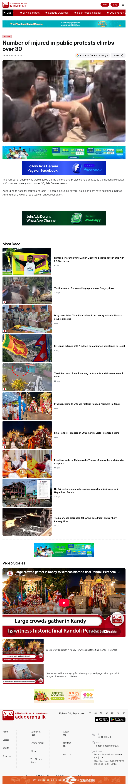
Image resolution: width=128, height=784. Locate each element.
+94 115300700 (104, 737)
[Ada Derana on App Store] (102, 719)
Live (9, 12)
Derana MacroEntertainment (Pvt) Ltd (109, 759)
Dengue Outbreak (44, 12)
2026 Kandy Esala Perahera (111, 12)
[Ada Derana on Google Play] (118, 719)
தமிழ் (115, 4)
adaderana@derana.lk (107, 745)
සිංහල (105, 4)
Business (6, 756)
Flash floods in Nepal (74, 12)
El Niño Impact (16, 12)
